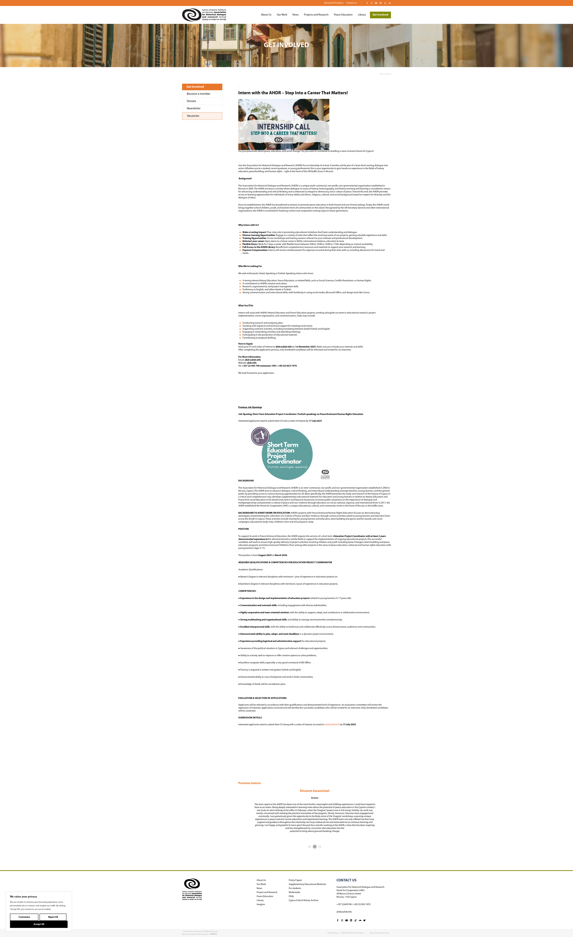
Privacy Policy (333, 933)
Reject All (53, 917)
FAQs (291, 896)
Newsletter (194, 108)
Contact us (351, 3)
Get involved (380, 15)
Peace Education (343, 15)
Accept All (39, 924)
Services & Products (333, 3)
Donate (191, 101)
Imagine (261, 904)
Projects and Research (316, 15)
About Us (266, 15)
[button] (309, 846)
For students (295, 888)
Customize (24, 917)
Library (362, 15)
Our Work (282, 15)
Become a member (198, 93)
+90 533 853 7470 (361, 904)
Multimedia (294, 892)
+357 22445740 (344, 904)
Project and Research (267, 892)
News (295, 15)
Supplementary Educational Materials (307, 884)
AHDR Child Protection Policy (352, 933)
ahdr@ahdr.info (332, 724)
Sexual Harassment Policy (379, 933)
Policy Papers (295, 880)
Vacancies (193, 116)
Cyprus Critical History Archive (303, 900)
